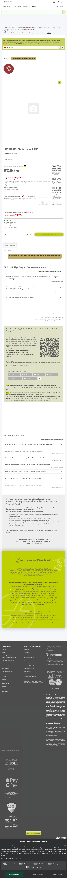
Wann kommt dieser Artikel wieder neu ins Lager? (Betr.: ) (21, 288)
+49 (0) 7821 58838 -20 (33, 543)
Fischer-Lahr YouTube (7, 689)
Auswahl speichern (37, 874)
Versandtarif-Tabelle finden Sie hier (25, 181)
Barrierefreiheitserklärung (30, 676)
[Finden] (64, 12)
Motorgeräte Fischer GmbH (58, 730)
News (3, 673)
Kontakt (4, 649)
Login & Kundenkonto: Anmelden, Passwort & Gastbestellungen (24, 451)
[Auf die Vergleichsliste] (59, 82)
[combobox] (31, 47)
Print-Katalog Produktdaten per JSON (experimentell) (10, 682)
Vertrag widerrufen (28, 655)
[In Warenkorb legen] (5, 78)
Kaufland (13, 590)
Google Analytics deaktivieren (30, 681)
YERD (47, 727)
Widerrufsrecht (27, 671)
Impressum (26, 649)
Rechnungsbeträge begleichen (9, 655)
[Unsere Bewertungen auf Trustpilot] (55, 689)
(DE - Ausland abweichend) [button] (10, 227)
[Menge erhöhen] (30, 234)
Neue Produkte (5, 668)
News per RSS (5, 679)
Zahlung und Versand (29, 665)
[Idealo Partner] (52, 682)
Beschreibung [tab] (10, 246)
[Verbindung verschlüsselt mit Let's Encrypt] (11, 807)
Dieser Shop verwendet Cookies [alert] (33, 841)
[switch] (5, 864)
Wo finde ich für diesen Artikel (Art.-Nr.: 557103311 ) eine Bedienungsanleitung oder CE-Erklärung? (32, 278)
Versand (16, 179)
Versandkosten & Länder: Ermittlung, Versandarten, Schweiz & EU (24, 458)
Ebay (40, 588)
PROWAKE (56, 727)
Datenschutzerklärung (29, 657)
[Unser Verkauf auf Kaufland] (50, 676)
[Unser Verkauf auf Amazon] (60, 671)
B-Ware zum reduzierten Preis (9, 657)
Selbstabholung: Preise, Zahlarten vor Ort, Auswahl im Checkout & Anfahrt (27, 464)
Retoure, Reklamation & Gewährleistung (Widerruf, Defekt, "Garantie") (26, 471)
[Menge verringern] (5, 234)
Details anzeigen (57, 874)
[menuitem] (7, 6)
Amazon (53, 588)
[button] (54, 2)
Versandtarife (27, 652)
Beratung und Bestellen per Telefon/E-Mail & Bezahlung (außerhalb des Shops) (28, 444)
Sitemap (4, 686)
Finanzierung (27, 663)
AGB (25, 660)
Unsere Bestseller (6, 665)
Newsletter (4, 676)
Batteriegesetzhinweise (29, 668)
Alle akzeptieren (14, 874)
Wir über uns (5, 691)
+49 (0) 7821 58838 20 (16, 29)
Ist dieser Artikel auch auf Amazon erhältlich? (20, 297)
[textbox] (31, 47)
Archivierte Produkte (7, 671)
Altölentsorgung (27, 673)
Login (3, 652)
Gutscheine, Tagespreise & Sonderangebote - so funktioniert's (23, 478)
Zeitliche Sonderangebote (8, 660)
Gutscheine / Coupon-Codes (8, 663)
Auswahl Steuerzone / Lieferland (13, 166)
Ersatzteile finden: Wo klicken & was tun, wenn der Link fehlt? (23, 485)
